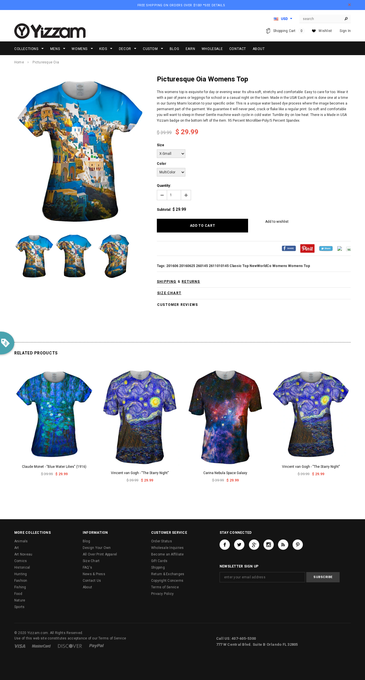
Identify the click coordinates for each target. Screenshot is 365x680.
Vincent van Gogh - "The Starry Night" (140, 473)
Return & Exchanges (167, 574)
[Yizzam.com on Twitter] (239, 544)
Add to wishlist (277, 222)
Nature (19, 600)
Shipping (158, 567)
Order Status (161, 541)
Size (160, 145)
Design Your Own (97, 548)
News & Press (94, 574)
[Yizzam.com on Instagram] (268, 544)
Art (16, 548)
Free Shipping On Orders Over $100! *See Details (181, 5)
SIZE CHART (169, 293)
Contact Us (92, 581)
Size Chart (91, 561)
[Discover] (70, 646)
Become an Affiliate (167, 554)
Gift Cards (159, 561)
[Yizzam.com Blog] (283, 544)
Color (161, 164)
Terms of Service (165, 587)
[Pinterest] (307, 248)
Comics (20, 561)
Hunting (20, 574)
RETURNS (191, 282)
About (87, 587)
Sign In (345, 31)
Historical (22, 567)
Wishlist (325, 31)
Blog (86, 541)
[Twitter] (326, 248)
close (349, 4)
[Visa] (19, 646)
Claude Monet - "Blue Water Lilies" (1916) (54, 467)
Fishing (20, 587)
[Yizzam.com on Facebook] (225, 544)
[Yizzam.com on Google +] (254, 544)
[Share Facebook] (289, 248)
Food (18, 594)
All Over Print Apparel (100, 554)
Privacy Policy (162, 594)
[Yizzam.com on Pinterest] (298, 544)
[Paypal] (96, 646)
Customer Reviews (177, 305)
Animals (21, 541)
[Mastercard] (41, 646)
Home (19, 62)
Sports (19, 607)
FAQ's (87, 567)
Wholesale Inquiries (167, 548)
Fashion (20, 581)
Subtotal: (164, 210)
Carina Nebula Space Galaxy (225, 473)
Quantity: (164, 186)
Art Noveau (23, 554)
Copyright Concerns (167, 581)
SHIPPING (167, 282)
